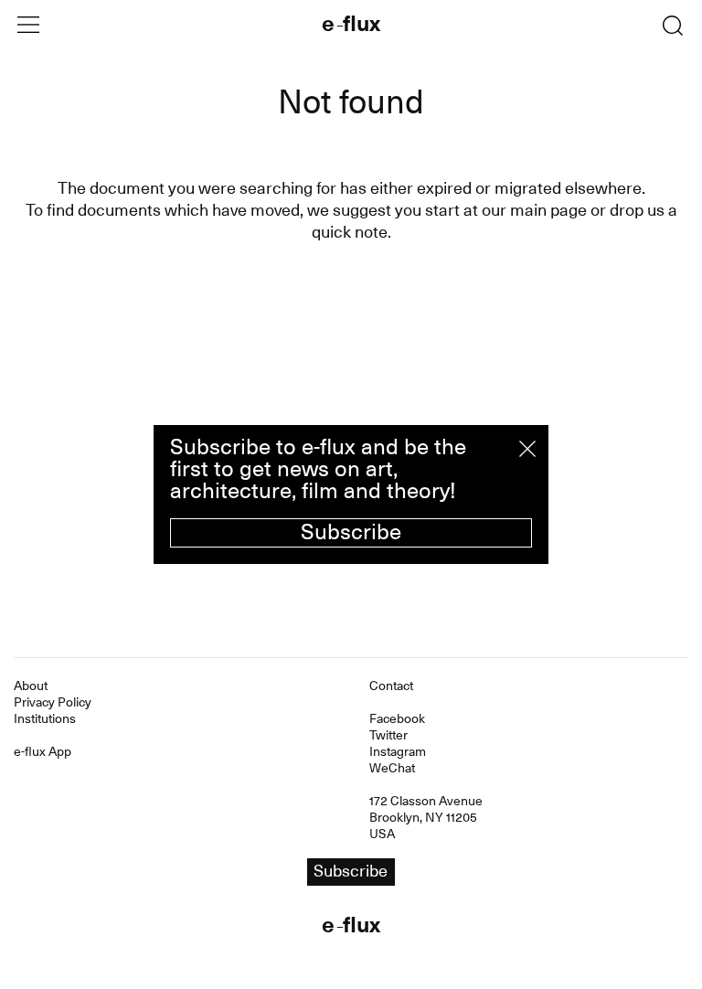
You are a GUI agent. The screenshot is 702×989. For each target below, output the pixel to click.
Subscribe (351, 532)
